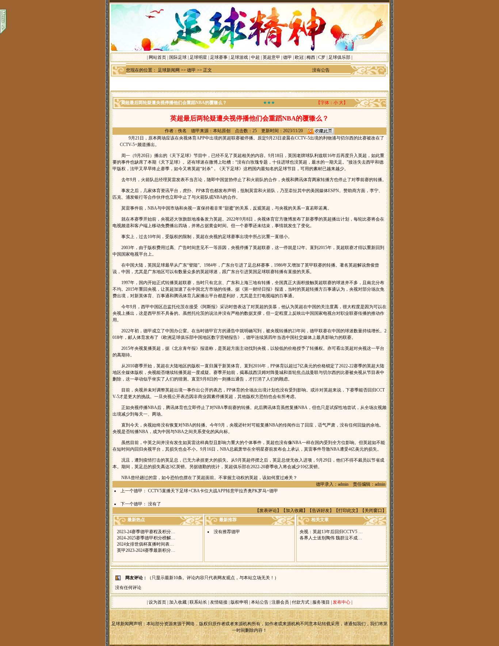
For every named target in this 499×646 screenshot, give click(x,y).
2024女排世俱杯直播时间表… (145, 544)
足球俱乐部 (339, 57)
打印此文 (347, 510)
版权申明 (239, 602)
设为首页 (157, 602)
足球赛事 (219, 57)
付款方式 (301, 602)
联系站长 (198, 602)
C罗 (321, 57)
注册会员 (280, 602)
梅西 (310, 57)
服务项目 (320, 602)
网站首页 (157, 57)
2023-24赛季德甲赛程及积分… (146, 531)
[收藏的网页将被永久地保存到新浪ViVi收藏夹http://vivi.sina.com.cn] (320, 130)
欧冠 (299, 57)
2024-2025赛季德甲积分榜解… (146, 537)
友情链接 (219, 602)
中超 (255, 57)
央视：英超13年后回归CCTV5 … (331, 531)
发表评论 (268, 510)
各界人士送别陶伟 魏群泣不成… (331, 537)
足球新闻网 (169, 70)
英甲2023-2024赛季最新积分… (146, 550)
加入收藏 (294, 510)
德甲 (287, 57)
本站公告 (259, 602)
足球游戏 (239, 57)
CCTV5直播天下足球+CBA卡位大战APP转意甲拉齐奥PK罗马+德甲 (213, 490)
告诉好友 (321, 510)
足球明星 (198, 57)
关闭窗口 (373, 510)
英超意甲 (271, 57)
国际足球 (178, 57)
